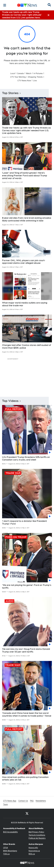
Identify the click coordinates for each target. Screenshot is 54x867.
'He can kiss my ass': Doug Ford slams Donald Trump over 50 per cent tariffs (26, 650)
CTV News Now (24, 80)
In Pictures (38, 73)
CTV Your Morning (18, 77)
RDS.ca (32, 854)
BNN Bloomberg (10, 851)
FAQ (32, 801)
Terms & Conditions (37, 835)
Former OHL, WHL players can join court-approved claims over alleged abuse (23, 261)
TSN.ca (6, 854)
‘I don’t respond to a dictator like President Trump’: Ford (24, 522)
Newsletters (41, 801)
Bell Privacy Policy (36, 832)
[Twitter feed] (27, 813)
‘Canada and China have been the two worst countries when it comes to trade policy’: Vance (26, 714)
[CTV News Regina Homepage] (27, 5)
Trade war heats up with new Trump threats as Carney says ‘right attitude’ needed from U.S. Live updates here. (26, 130)
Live (35, 80)
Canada (20, 73)
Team (5, 804)
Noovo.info (33, 847)
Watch (28, 73)
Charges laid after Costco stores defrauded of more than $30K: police (26, 346)
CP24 (5, 847)
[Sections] (4, 5)
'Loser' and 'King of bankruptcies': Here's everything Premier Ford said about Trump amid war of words (24, 176)
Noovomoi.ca (34, 851)
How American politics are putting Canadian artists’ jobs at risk (25, 778)
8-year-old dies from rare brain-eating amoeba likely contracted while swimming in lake (26, 219)
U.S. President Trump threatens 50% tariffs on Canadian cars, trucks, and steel (26, 458)
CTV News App (9, 801)
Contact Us (23, 801)
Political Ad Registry (37, 838)
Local (12, 73)
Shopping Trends (35, 77)
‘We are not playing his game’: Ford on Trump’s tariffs (26, 586)
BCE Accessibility (10, 832)
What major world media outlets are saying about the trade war (24, 304)
